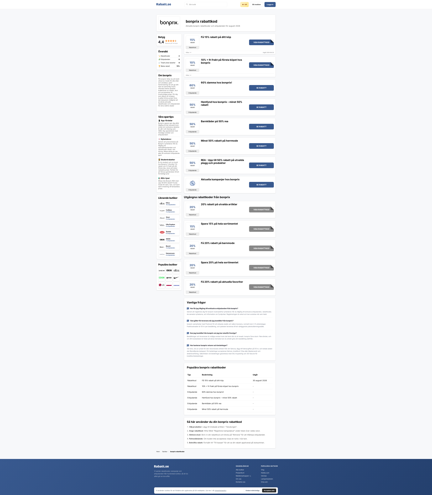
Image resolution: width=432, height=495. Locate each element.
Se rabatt (261, 88)
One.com (264, 482)
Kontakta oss (240, 482)
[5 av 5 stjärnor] (176, 41)
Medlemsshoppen (242, 476)
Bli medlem (256, 4)
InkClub (264, 476)
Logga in (270, 4)
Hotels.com (265, 473)
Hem (158, 451)
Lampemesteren (267, 479)
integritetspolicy (220, 490)
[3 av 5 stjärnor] (171, 41)
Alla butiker (240, 470)
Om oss (238, 479)
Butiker (164, 451)
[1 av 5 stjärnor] (166, 41)
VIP (245, 4)
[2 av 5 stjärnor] (169, 41)
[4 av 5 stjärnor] (173, 41)
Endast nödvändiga (253, 490)
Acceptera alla (269, 490)
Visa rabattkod (261, 42)
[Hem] (163, 4)
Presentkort (240, 473)
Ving (262, 470)
